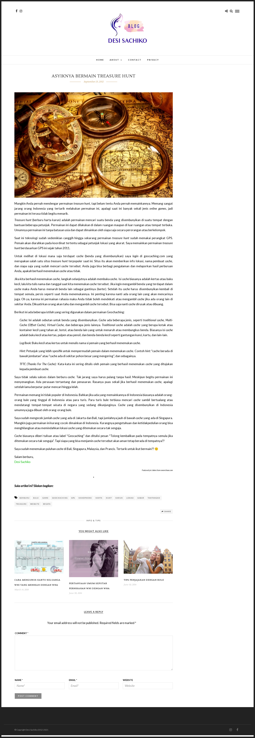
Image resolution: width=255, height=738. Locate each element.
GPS (73, 498)
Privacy (153, 59)
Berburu (25, 498)
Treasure (21, 504)
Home (100, 59)
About (114, 59)
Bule (36, 498)
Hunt (109, 498)
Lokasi (130, 498)
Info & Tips (93, 520)
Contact (134, 59)
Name (19, 680)
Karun (119, 498)
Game (45, 498)
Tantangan (154, 498)
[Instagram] (21, 11)
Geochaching (60, 498)
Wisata (47, 504)
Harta (99, 498)
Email (73, 680)
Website (35, 504)
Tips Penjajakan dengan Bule (144, 580)
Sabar (141, 498)
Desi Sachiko (22, 462)
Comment (21, 633)
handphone (85, 498)
